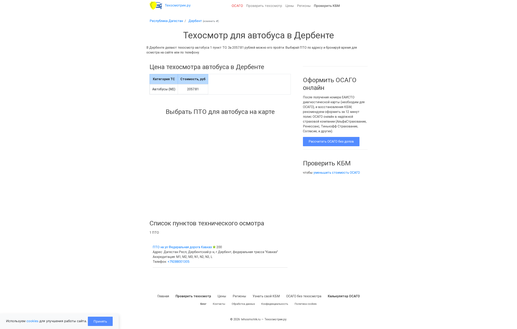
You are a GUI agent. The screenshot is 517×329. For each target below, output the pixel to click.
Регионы (304, 6)
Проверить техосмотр (264, 6)
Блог (203, 303)
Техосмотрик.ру (178, 5)
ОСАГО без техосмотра (303, 296)
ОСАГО (237, 6)
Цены (289, 6)
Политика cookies (306, 303)
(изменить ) (211, 21)
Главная (163, 296)
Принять (100, 321)
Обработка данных (243, 303)
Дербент (195, 21)
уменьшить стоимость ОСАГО (336, 172)
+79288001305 (178, 262)
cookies (32, 321)
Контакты (219, 303)
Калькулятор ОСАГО (344, 296)
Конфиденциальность (274, 303)
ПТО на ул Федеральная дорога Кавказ (182, 247)
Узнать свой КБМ (266, 296)
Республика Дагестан (166, 21)
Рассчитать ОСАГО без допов (331, 141)
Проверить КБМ (327, 6)
